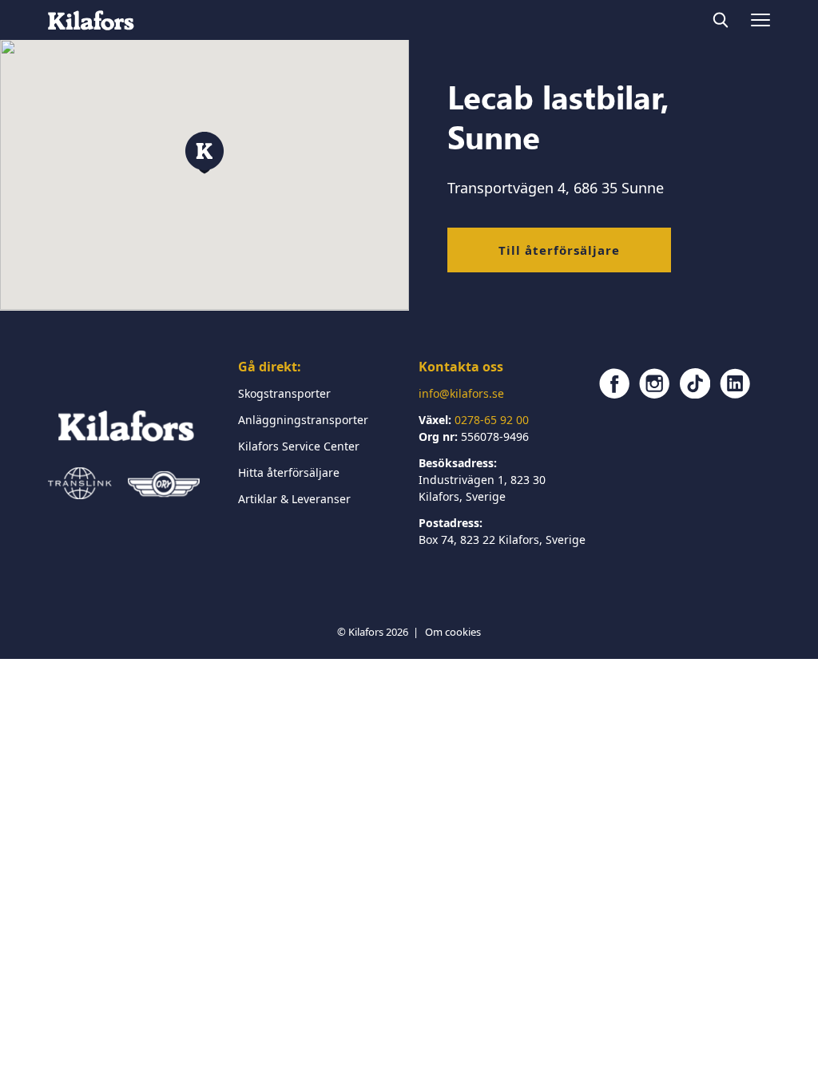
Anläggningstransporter (303, 419)
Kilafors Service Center (298, 446)
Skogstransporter (284, 393)
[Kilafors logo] (91, 20)
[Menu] (760, 20)
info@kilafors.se (461, 393)
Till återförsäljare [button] (559, 250)
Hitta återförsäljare (289, 472)
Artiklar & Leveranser (294, 498)
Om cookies (453, 632)
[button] (204, 153)
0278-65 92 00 (492, 419)
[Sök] (721, 20)
